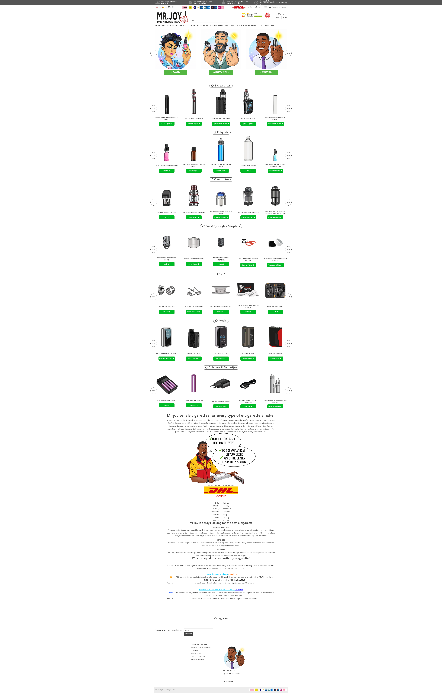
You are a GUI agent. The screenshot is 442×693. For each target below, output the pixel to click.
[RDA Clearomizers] (221, 195)
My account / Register (279, 7)
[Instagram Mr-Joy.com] (285, 630)
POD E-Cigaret (166, 124)
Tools (275, 312)
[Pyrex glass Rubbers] (275, 243)
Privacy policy (196, 653)
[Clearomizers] (193, 195)
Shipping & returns (198, 659)
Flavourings (193, 171)
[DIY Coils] (166, 290)
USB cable (247, 406)
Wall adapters (220, 406)
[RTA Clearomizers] (248, 195)
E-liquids (222, 132)
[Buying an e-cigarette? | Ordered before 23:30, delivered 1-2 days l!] (221, 17)
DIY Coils (166, 312)
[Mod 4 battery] (275, 336)
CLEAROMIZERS (251, 25)
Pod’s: (166, 217)
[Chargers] (166, 383)
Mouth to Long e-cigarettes (212, 426)
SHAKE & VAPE (217, 25)
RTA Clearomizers (247, 217)
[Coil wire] (221, 290)
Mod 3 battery (247, 359)
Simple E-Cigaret (193, 124)
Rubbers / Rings (247, 265)
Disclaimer (195, 650)
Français (160, 7)
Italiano (166, 7)
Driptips (220, 264)
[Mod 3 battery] (248, 336)
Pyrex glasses (193, 264)
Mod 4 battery (274, 359)
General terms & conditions (201, 647)
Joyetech (271, 420)
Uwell (265, 420)
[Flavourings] (193, 148)
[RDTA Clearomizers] (275, 195)
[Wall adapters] (221, 384)
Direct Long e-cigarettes (233, 426)
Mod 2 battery (220, 359)
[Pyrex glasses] (193, 242)
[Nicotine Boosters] (275, 148)
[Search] (192, 21)
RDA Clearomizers (220, 217)
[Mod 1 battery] (193, 336)
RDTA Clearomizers (274, 217)
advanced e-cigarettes (254, 423)
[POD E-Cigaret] (166, 101)
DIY (222, 274)
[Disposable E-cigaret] (275, 101)
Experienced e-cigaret (220, 124)
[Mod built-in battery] (166, 336)
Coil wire (220, 312)
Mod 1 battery (193, 359)
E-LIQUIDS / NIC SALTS (202, 25)
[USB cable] (248, 384)
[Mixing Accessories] (275, 384)
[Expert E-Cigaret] (248, 101)
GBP (173, 7)
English (157, 7)
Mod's (222, 320)
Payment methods (198, 656)
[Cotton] (248, 290)
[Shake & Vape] (221, 148)
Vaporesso (259, 420)
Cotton (247, 312)
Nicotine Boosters (275, 171)
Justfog (246, 420)
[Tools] (275, 290)
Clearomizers (222, 179)
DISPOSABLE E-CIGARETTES (181, 25)
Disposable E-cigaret (275, 124)
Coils (166, 264)
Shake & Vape (220, 171)
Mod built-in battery (166, 359)
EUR (169, 7)
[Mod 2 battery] (221, 336)
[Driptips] (221, 242)
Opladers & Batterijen (222, 367)
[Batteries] (193, 383)
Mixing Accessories (274, 406)
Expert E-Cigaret (247, 124)
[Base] (248, 148)
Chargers (166, 405)
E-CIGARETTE (163, 25)
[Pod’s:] (166, 195)
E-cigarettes (222, 85)
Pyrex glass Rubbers (274, 265)
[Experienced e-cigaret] (221, 101)
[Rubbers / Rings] (248, 243)
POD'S (241, 25)
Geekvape (176, 423)
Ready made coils (193, 312)
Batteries (193, 405)
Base (247, 171)
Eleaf (170, 423)
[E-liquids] (166, 148)
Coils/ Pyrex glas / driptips (222, 226)
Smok (251, 420)
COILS (261, 25)
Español (163, 7)
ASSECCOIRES (270, 25)
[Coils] (166, 242)
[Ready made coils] (193, 290)
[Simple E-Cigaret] (193, 101)
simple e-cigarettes (238, 423)
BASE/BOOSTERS (231, 25)
